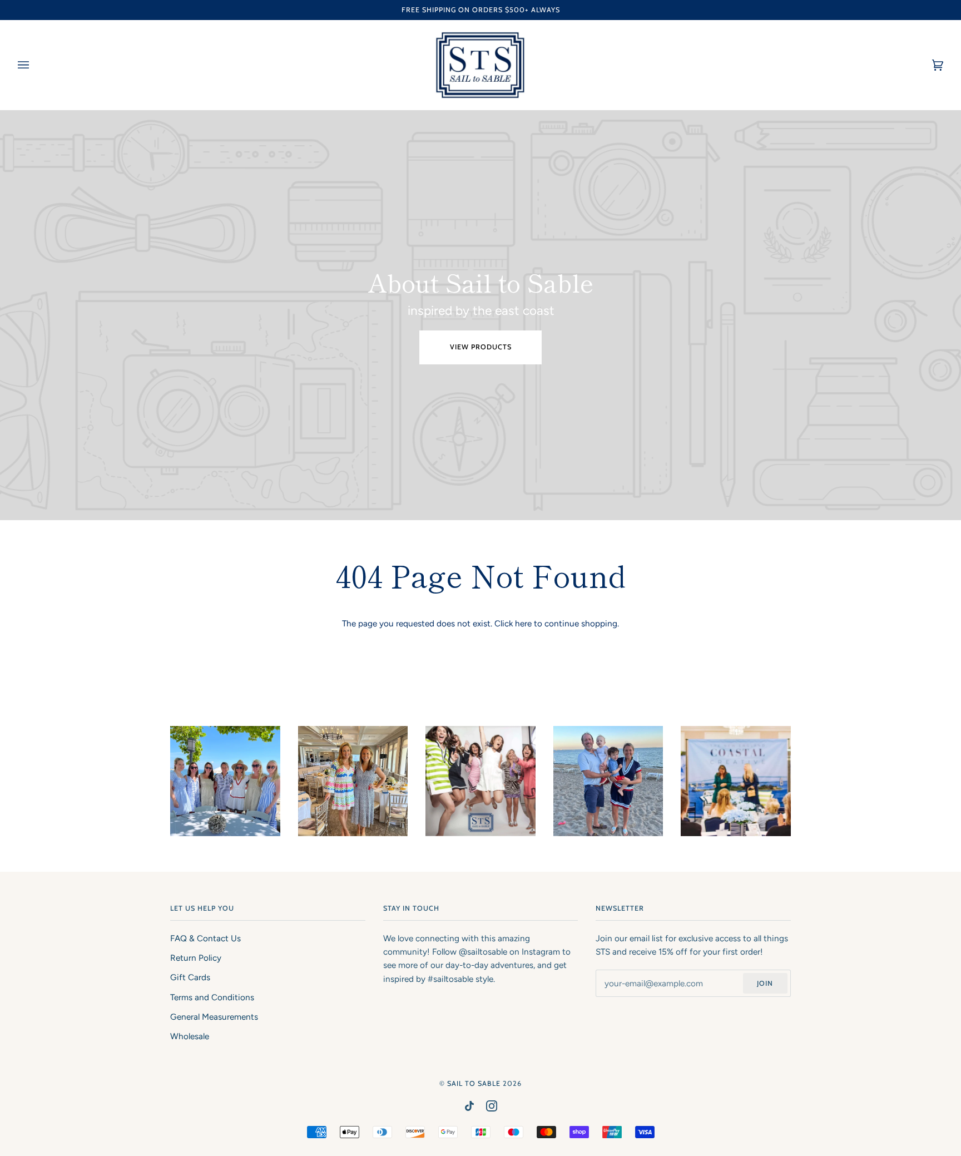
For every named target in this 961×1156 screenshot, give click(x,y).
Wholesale (189, 1036)
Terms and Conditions (212, 997)
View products (481, 347)
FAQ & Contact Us (205, 938)
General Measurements (214, 1017)
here (523, 624)
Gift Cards (190, 977)
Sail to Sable (474, 1083)
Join (765, 983)
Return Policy (195, 958)
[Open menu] (34, 65)
